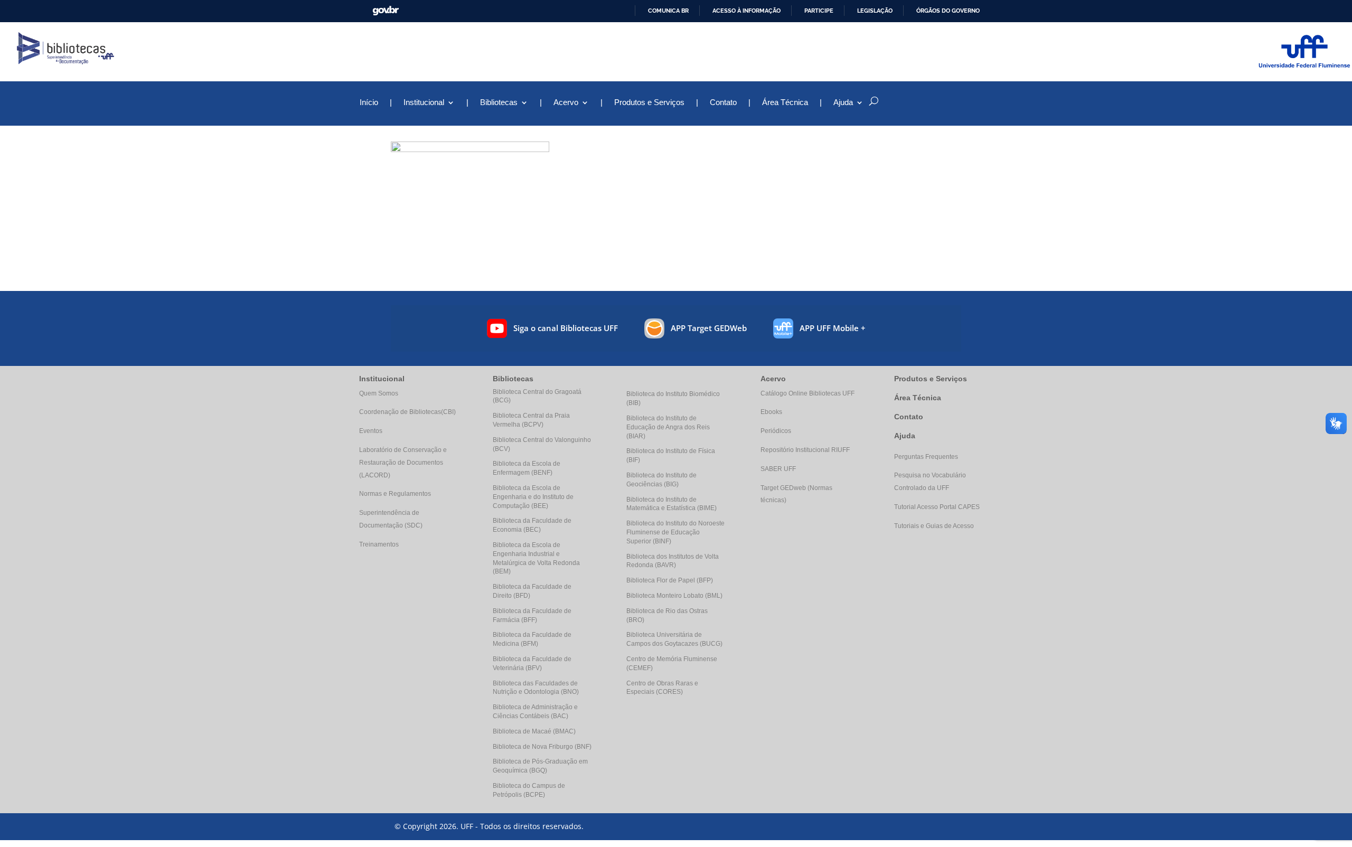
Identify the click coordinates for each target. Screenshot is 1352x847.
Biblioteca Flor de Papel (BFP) (669, 580)
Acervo (565, 103)
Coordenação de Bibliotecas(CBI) (407, 412)
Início (369, 103)
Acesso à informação (746, 10)
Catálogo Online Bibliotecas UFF (807, 393)
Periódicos (775, 431)
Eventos (370, 431)
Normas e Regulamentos (395, 493)
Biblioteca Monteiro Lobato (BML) (674, 595)
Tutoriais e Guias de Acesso (934, 526)
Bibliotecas (499, 103)
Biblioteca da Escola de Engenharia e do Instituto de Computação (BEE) (533, 497)
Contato (723, 103)
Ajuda (904, 435)
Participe (818, 10)
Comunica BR (668, 10)
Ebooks (771, 412)
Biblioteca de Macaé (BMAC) (534, 731)
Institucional (423, 103)
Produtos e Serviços (649, 103)
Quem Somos (378, 393)
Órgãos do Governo (948, 10)
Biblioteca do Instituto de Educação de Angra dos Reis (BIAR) (668, 427)
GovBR (385, 11)
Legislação (875, 10)
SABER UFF (778, 469)
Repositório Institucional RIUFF (805, 450)
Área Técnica (785, 103)
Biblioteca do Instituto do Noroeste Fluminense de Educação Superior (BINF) (675, 532)
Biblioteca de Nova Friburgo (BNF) (542, 746)
